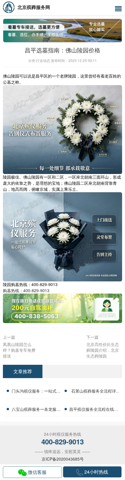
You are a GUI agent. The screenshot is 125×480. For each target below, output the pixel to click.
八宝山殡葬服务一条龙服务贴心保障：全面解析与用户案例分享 (36, 410)
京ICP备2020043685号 (63, 459)
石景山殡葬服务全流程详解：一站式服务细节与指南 (93, 391)
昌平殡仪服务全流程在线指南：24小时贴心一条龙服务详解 (93, 410)
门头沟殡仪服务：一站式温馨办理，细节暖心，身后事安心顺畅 (36, 391)
